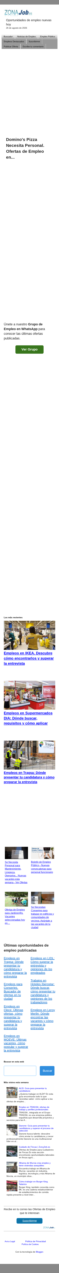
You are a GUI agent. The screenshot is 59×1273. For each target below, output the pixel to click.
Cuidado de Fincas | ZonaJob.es (34, 1147)
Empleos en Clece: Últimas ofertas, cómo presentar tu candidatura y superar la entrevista (13, 1017)
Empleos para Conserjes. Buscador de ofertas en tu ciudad (13, 991)
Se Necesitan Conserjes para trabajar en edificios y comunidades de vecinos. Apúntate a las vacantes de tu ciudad (42, 917)
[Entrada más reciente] (7, 316)
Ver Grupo (29, 349)
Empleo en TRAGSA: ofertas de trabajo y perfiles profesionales (34, 1108)
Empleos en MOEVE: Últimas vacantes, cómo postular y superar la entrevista (16, 1043)
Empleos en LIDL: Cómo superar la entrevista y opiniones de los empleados (43, 965)
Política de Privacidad (35, 1241)
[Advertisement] (29, 89)
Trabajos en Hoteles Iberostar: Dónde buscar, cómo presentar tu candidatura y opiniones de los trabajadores (43, 991)
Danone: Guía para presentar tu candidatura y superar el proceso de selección (36, 1128)
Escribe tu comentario (33, 46)
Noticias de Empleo (26, 36)
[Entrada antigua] (52, 316)
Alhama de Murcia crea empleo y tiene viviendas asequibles (35, 1164)
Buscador (8, 36)
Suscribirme (34, 41)
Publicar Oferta (11, 46)
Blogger (39, 1252)
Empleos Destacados (14, 41)
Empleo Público (47, 36)
